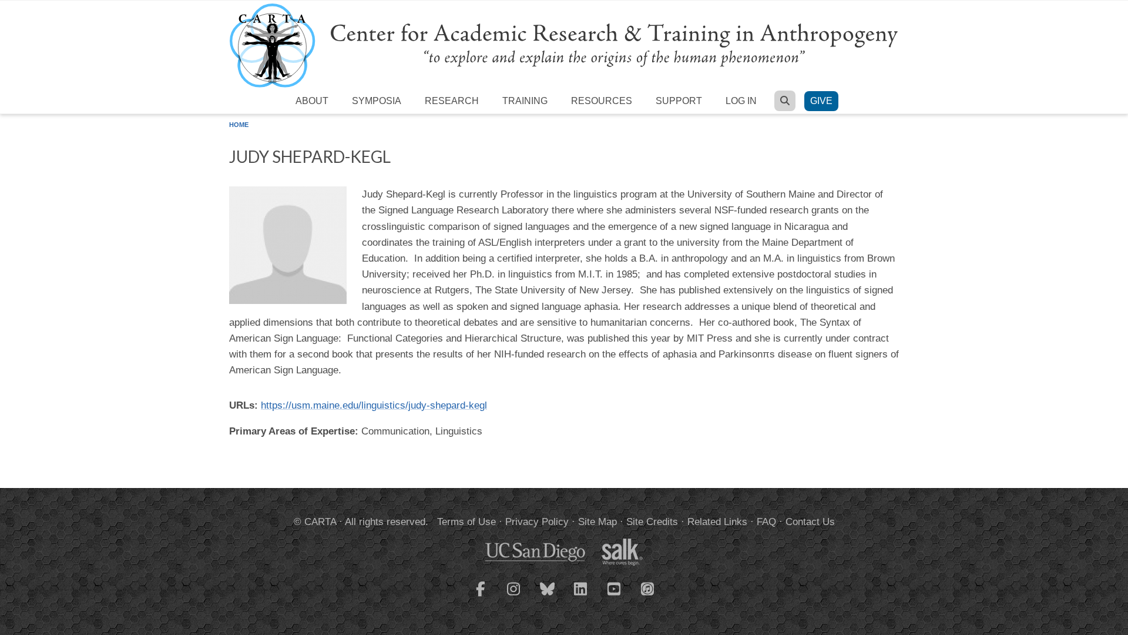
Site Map (597, 521)
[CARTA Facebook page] (480, 596)
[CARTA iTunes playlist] (648, 588)
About (312, 101)
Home (239, 124)
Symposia (376, 101)
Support (679, 101)
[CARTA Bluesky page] (547, 596)
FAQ (766, 521)
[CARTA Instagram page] (514, 596)
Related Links (717, 521)
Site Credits (652, 521)
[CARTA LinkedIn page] (581, 596)
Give (821, 101)
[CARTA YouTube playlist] (614, 596)
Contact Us (810, 521)
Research (452, 101)
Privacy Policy (537, 521)
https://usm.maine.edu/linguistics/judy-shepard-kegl (374, 405)
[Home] (564, 45)
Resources (601, 101)
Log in (741, 101)
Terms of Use (466, 521)
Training (525, 101)
